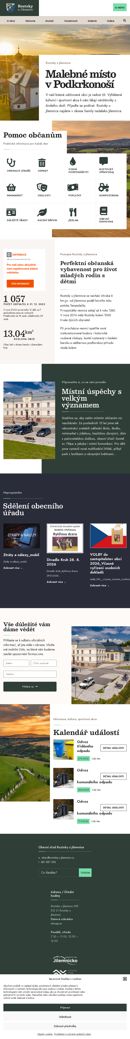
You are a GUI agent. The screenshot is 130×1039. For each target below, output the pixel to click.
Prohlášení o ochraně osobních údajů (72, 1034)
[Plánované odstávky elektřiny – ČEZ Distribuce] (24, 270)
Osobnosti (71, 21)
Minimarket (15, 195)
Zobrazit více (21, 568)
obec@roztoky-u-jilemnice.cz (58, 857)
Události (44, 195)
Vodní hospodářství (78, 171)
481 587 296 (48, 862)
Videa (110, 21)
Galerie (92, 21)
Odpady (43, 170)
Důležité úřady (17, 220)
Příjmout (65, 1007)
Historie (30, 21)
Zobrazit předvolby (65, 1026)
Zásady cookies (44, 1034)
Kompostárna (109, 195)
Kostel (49, 21)
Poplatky (75, 195)
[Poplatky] (73, 187)
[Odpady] (42, 162)
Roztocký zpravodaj (106, 171)
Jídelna (74, 220)
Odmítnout (65, 1017)
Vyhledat (85, 872)
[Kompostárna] (103, 187)
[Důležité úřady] (11, 212)
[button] (125, 979)
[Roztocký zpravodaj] (103, 161)
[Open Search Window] (124, 20)
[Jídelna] (73, 212)
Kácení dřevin (47, 220)
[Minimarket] (11, 187)
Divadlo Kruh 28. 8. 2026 (63, 562)
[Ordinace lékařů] (11, 162)
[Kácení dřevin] (42, 212)
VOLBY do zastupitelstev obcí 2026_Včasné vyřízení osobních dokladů (106, 563)
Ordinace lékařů (18, 170)
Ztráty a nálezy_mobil (21, 554)
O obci (11, 21)
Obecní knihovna (106, 220)
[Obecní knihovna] (103, 211)
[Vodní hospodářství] (73, 161)
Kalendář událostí (86, 732)
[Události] (42, 187)
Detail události (113, 748)
